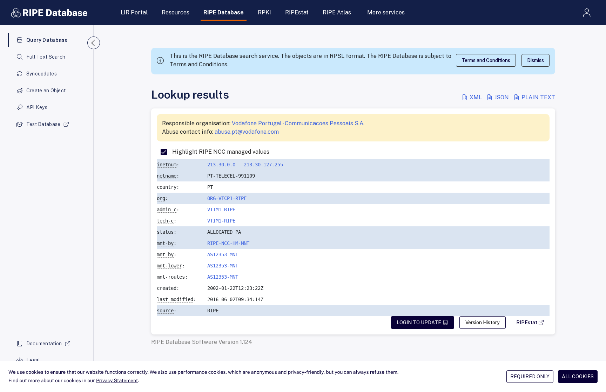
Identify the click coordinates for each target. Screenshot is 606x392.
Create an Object (46, 90)
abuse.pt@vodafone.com (247, 131)
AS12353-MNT (222, 254)
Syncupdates (41, 74)
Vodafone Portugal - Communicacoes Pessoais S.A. (298, 123)
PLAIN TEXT (537, 97)
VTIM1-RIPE (221, 209)
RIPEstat (297, 12)
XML (475, 97)
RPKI (264, 12)
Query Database (47, 40)
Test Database (43, 124)
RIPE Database (223, 12)
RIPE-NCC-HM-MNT (228, 243)
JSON (501, 97)
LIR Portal (134, 12)
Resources (175, 12)
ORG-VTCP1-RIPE (227, 198)
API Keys (36, 107)
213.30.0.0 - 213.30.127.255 (245, 164)
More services (386, 12)
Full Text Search (45, 57)
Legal (33, 360)
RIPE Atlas (337, 12)
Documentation (44, 343)
